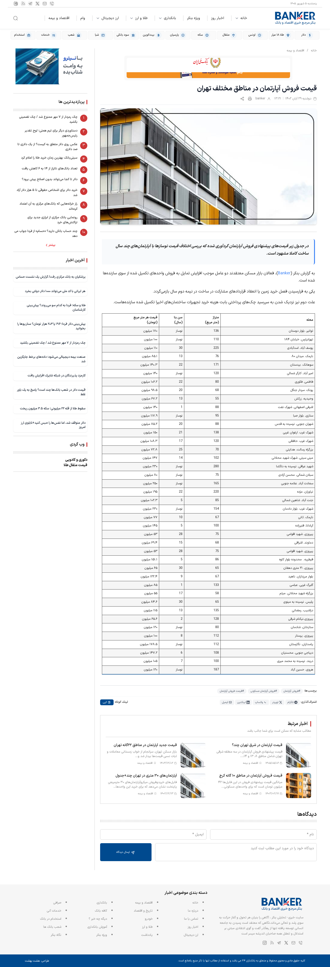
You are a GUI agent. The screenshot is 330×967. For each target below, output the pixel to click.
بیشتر (51, 245)
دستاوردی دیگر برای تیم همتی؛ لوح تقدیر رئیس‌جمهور (51, 133)
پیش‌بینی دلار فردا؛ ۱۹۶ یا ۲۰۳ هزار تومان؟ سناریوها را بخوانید (51, 326)
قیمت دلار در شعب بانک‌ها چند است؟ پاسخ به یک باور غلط (51, 392)
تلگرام (291, 702)
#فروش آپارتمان (292, 691)
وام (82, 18)
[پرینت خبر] (250, 99)
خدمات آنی (54, 910)
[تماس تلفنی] (52, 3)
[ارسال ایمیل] (44, 3)
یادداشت (147, 935)
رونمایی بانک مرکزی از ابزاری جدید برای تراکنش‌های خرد (52, 220)
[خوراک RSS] (23, 3)
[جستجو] (15, 18)
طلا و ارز (141, 18)
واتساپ (259, 702)
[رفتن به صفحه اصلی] (295, 18)
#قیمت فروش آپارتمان (232, 691)
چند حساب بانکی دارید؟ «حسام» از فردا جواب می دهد (45, 233)
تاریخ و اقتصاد (143, 910)
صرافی (57, 902)
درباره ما (193, 910)
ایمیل (225, 702)
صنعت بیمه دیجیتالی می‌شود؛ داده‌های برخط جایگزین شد (51, 359)
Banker (284, 273)
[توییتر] (37, 3)
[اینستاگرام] (16, 3)
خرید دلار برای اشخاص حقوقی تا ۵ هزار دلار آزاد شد (47, 192)
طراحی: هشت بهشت (37, 961)
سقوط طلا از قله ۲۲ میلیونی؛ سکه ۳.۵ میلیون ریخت (53, 408)
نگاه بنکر (56, 935)
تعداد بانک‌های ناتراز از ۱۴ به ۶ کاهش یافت (49, 168)
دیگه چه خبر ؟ (98, 919)
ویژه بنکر (193, 18)
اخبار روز (217, 18)
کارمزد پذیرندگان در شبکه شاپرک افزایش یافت (57, 375)
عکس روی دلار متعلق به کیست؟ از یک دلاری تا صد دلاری (47, 147)
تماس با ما (191, 919)
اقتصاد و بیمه (58, 18)
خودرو (149, 919)
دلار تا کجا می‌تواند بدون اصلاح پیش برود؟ (49, 179)
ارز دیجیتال (110, 18)
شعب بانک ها (52, 927)
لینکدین (241, 702)
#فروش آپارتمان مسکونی (264, 691)
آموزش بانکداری (97, 927)
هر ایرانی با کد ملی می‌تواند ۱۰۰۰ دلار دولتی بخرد (55, 291)
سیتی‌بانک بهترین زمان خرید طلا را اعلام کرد (49, 157)
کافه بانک (101, 910)
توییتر (275, 702)
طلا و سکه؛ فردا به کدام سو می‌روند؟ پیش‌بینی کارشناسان (56, 307)
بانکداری (170, 18)
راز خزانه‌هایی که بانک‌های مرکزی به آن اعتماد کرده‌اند (48, 206)
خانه (243, 18)
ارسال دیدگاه (123, 852)
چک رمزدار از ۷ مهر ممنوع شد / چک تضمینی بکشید (48, 119)
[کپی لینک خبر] (242, 99)
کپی (105, 702)
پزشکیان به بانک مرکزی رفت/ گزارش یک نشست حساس (51, 277)
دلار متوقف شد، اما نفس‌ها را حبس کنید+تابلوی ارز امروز (53, 425)
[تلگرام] (30, 3)
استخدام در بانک (50, 919)
